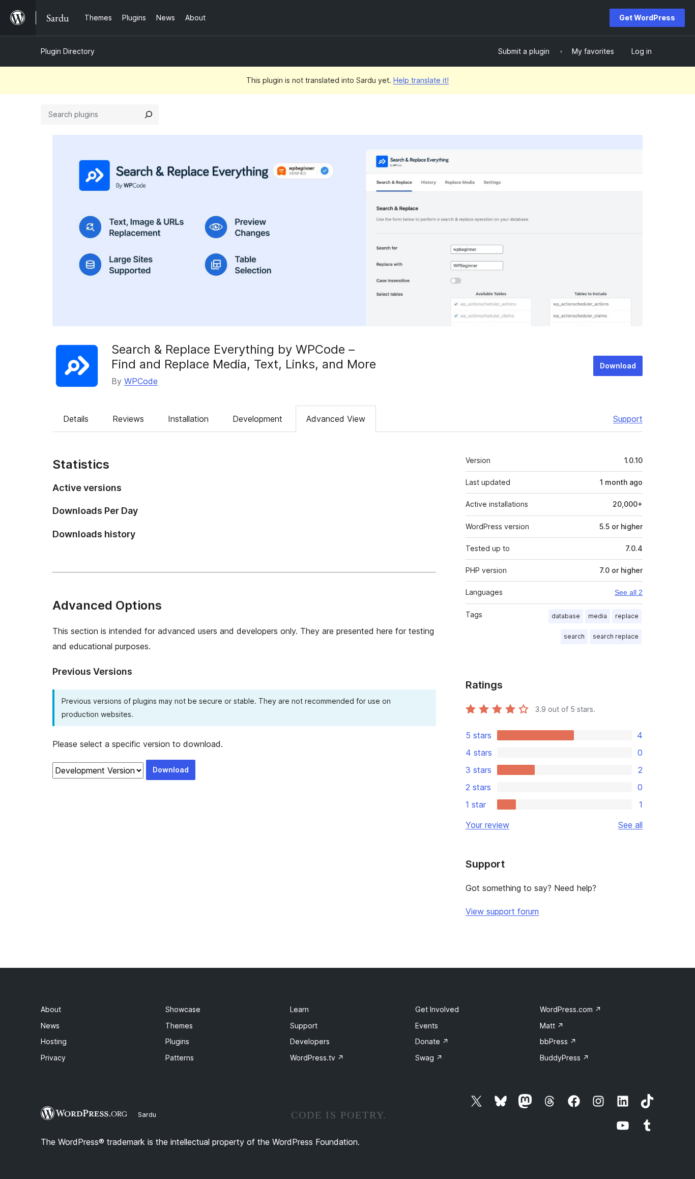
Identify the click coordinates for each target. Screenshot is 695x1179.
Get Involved (437, 1009)
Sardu (147, 1114)
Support (628, 419)
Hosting (54, 1041)
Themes (179, 1025)
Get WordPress (647, 17)
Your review (487, 825)
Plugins (177, 1041)
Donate (432, 1041)
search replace (616, 636)
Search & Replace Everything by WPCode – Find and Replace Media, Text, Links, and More (243, 356)
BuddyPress (564, 1057)
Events (426, 1025)
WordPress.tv (317, 1057)
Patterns (179, 1057)
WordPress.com (570, 1009)
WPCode (141, 381)
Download (618, 365)
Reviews (128, 419)
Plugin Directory (68, 51)
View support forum (502, 911)
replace (627, 616)
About (51, 1009)
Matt (552, 1025)
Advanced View (335, 419)
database (566, 616)
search (574, 636)
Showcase (182, 1009)
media (597, 616)
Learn (299, 1009)
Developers (310, 1041)
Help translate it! (421, 80)
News (50, 1025)
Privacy (53, 1057)
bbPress (558, 1041)
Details (76, 419)
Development (257, 419)
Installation (188, 419)
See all (630, 825)
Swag (429, 1057)
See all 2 (629, 592)
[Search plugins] (148, 114)
